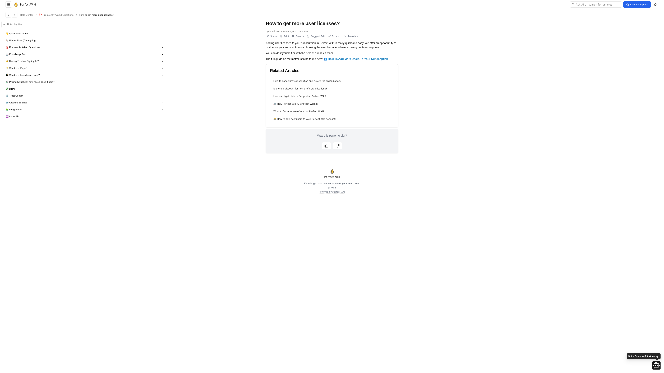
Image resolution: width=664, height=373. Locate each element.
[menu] (332, 100)
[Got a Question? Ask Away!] (656, 365)
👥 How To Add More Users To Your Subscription (356, 59)
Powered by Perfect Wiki (332, 191)
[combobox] (596, 4)
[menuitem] (332, 81)
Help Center (26, 14)
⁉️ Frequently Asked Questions (56, 14)
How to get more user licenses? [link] (96, 14)
